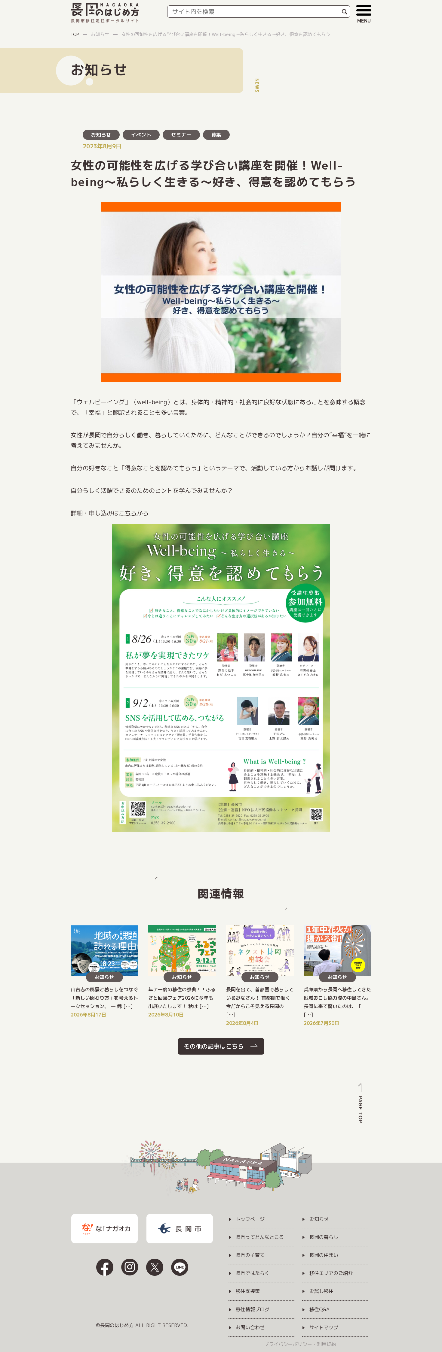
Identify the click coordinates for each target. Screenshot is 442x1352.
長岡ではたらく (252, 1273)
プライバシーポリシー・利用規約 (300, 1344)
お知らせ (101, 134)
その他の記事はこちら (214, 1046)
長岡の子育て (250, 1255)
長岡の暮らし (323, 1237)
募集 (216, 134)
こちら (128, 513)
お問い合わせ (250, 1328)
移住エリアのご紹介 (331, 1273)
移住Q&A (319, 1310)
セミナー (181, 134)
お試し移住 (321, 1291)
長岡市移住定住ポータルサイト (106, 20)
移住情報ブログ (252, 1310)
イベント (141, 134)
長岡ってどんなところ (260, 1237)
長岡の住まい (323, 1255)
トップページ (250, 1219)
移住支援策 (248, 1291)
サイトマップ (323, 1328)
